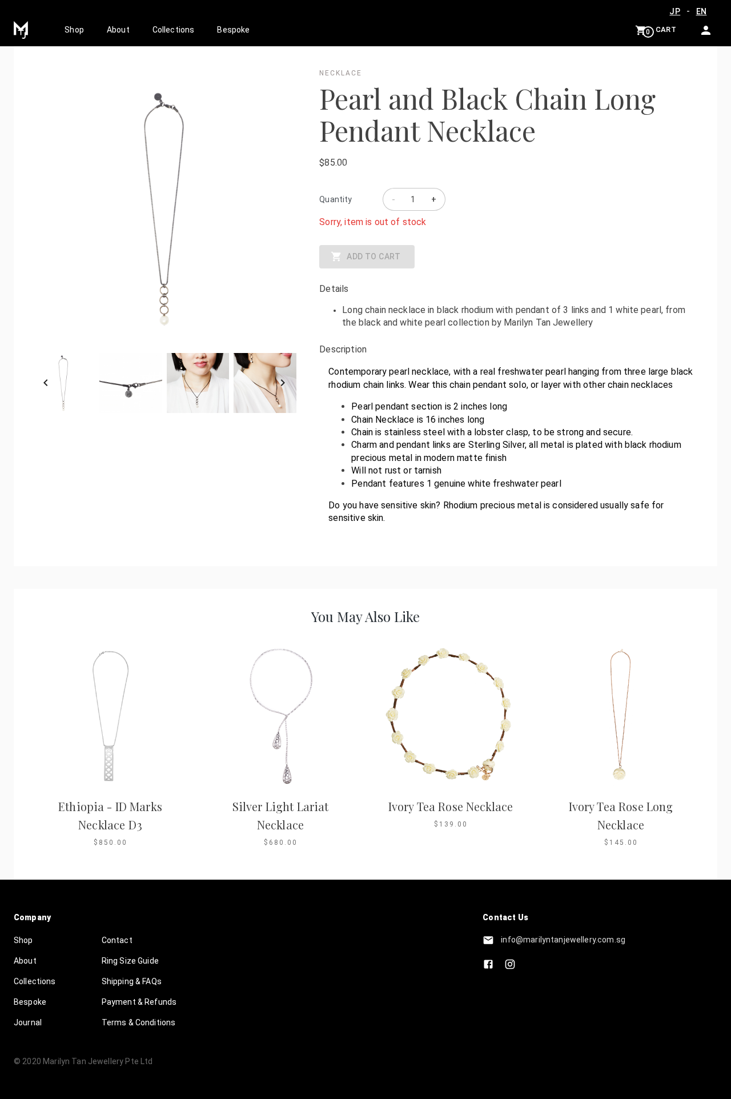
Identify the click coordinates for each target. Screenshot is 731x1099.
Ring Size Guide (130, 960)
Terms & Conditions (139, 1022)
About (118, 29)
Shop (74, 29)
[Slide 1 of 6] (164, 383)
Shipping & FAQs (132, 981)
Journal (28, 1022)
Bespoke (233, 29)
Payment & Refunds (139, 1001)
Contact (117, 940)
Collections (173, 29)
